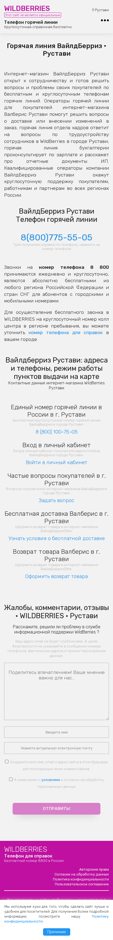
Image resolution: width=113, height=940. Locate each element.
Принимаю (56, 932)
